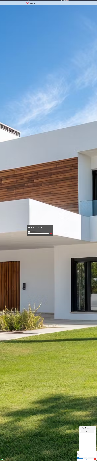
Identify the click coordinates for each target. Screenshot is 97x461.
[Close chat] (95, 459)
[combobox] (38, 233)
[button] (2, 459)
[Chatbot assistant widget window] (87, 442)
